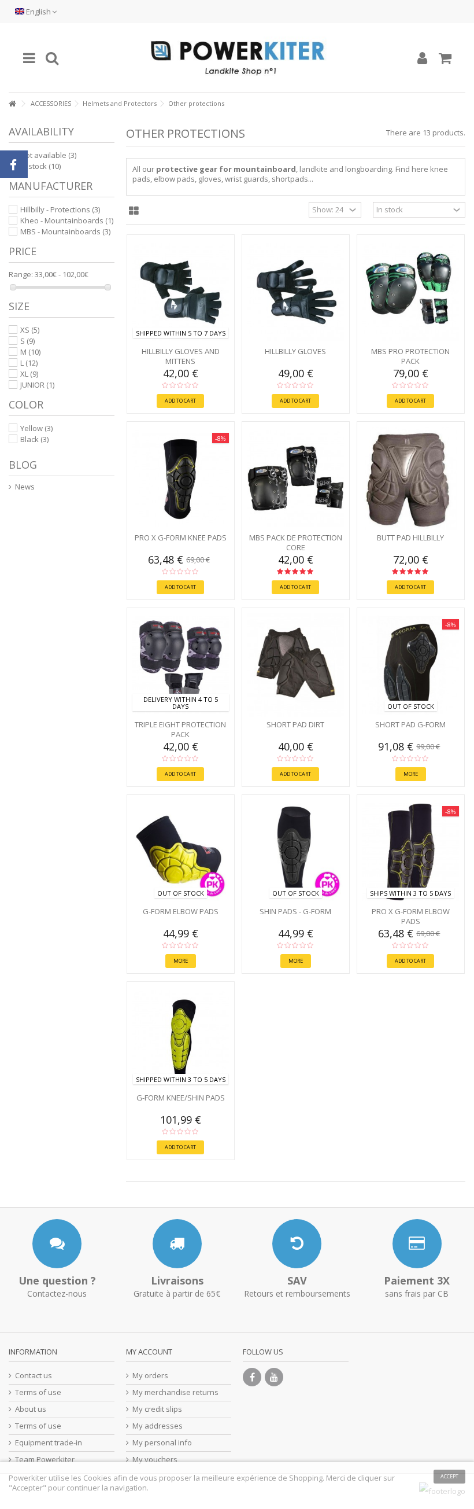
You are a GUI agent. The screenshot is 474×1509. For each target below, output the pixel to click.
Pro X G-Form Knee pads (181, 537)
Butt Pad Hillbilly (410, 537)
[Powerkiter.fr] (237, 58)
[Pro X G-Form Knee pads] (180, 479)
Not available (48, 155)
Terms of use (38, 1392)
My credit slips (157, 1409)
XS (29, 330)
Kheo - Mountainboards (66, 220)
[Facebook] (252, 1377)
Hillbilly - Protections (60, 209)
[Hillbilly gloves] (295, 292)
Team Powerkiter (45, 1459)
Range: (21, 274)
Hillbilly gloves (295, 351)
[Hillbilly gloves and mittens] (180, 292)
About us (30, 1409)
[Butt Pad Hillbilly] (410, 479)
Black (34, 439)
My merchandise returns (175, 1392)
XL (29, 374)
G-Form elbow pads (181, 911)
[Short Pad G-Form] (410, 665)
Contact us (33, 1376)
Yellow (36, 428)
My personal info (162, 1443)
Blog (23, 465)
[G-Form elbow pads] (180, 852)
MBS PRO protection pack (410, 356)
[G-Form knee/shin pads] (180, 1039)
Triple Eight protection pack (180, 729)
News (25, 487)
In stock (40, 166)
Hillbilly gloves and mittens (181, 356)
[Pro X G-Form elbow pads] (410, 852)
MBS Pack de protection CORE (295, 542)
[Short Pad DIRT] (295, 665)
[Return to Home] (12, 104)
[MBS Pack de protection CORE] (295, 479)
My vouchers (154, 1459)
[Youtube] (274, 1377)
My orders (150, 1376)
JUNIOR (37, 385)
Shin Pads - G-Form (295, 911)
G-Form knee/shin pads (180, 1097)
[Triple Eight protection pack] (180, 665)
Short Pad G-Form (410, 724)
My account (149, 1351)
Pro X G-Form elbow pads (411, 916)
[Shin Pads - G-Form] (295, 852)
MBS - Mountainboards (65, 231)
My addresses (157, 1426)
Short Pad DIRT (295, 724)
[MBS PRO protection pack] (410, 292)
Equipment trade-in (48, 1443)
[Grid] (134, 211)
